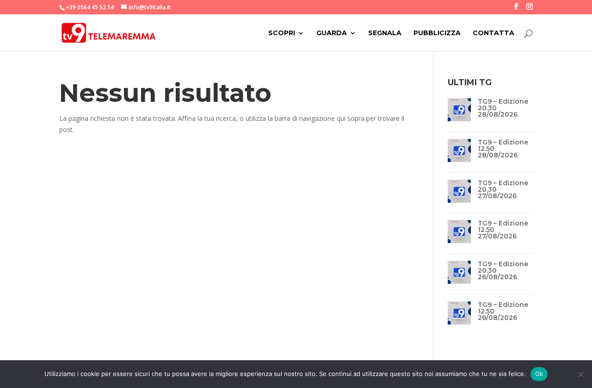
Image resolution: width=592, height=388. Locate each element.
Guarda (331, 33)
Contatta (493, 33)
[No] (580, 374)
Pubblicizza (437, 33)
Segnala (384, 33)
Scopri (281, 33)
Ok (539, 373)
